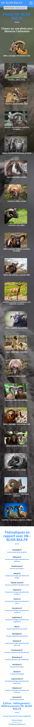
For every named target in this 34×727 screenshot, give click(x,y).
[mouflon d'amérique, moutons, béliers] (15, 518)
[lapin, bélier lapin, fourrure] (15, 350)
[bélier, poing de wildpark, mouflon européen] (15, 247)
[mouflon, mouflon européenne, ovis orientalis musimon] (15, 300)
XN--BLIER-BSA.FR (11, 2)
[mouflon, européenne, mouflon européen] (15, 125)
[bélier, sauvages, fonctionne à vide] (15, 54)
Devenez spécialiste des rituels (17, 629)
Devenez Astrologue (17, 674)
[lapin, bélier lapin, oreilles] (15, 175)
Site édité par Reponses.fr (17, 724)
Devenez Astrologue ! (17, 568)
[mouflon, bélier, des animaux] (15, 398)
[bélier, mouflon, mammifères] (15, 326)
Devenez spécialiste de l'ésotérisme (17, 652)
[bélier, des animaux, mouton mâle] (15, 273)
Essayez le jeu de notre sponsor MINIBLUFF (17, 716)
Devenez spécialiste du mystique (17, 636)
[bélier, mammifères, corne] (15, 444)
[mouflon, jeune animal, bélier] (15, 102)
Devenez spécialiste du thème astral (17, 585)
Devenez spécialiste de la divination (17, 659)
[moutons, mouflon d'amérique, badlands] (15, 492)
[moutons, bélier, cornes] (15, 199)
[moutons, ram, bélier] (15, 223)
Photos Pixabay (17, 720)
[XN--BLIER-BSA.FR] (31, 3)
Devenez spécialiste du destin (17, 552)
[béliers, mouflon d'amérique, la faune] (15, 151)
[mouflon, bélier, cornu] (15, 78)
